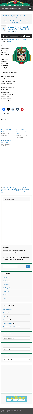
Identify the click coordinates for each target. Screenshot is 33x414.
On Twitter (6, 277)
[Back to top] (29, 410)
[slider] (28, 36)
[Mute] (24, 36)
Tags (4, 345)
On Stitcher (6, 295)
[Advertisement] (16, 166)
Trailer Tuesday (7, 323)
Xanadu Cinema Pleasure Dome (11, 8)
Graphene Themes (14, 411)
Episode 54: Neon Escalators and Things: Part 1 (23, 131)
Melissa (11, 31)
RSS (9, 41)
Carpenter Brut (17, 188)
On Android (6, 291)
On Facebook (6, 281)
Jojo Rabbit (10, 189)
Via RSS (5, 298)
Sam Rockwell (25, 189)
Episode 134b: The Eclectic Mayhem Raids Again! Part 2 (16, 21)
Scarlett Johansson (7, 191)
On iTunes (6, 284)
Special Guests (8, 334)
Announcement (7, 309)
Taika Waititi (16, 191)
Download (23, 39)
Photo (4, 316)
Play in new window (13, 39)
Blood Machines (8, 188)
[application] (16, 36)
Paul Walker (17, 189)
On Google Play (7, 288)
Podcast (16, 31)
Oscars (5, 313)
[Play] (4, 36)
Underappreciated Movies (10, 327)
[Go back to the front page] (15, 3)
